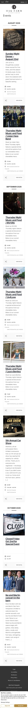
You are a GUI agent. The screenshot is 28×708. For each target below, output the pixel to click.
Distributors (14, 675)
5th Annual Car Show (13, 442)
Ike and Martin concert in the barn (13, 598)
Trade (14, 669)
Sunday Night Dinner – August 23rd (12, 56)
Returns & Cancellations (14, 680)
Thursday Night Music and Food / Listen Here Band (14, 134)
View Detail (19, 100)
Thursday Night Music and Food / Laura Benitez (14, 369)
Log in (2, 2)
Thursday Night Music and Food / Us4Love (14, 294)
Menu (22, 2)
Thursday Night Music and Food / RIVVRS (14, 220)
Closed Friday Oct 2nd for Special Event (13, 541)
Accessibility (14, 672)
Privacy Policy (14, 677)
